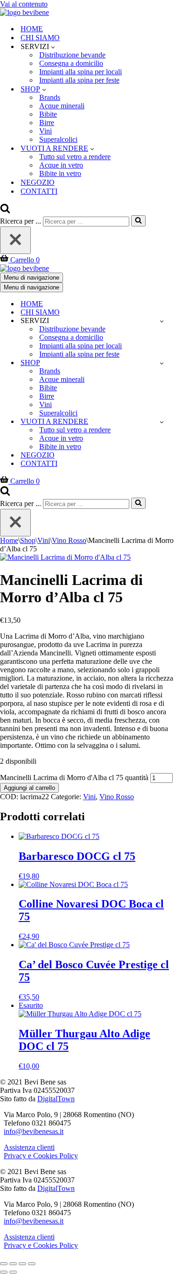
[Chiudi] (15, 240)
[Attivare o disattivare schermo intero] (13, 1263)
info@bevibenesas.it (33, 1131)
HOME (32, 29)
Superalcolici (58, 139)
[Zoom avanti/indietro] (3, 1263)
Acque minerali (61, 106)
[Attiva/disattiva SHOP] (161, 363)
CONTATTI (39, 191)
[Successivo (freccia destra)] (13, 1272)
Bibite (48, 114)
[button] (53, 46)
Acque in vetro (61, 165)
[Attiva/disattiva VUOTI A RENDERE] (161, 422)
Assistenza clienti (29, 1147)
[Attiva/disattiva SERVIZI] (161, 321)
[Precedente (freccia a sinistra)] (3, 1272)
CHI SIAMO (40, 38)
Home (9, 540)
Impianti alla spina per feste (79, 80)
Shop (27, 540)
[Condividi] (22, 1263)
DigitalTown (56, 1099)
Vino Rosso (69, 540)
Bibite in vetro (60, 173)
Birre (46, 123)
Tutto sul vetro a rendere (75, 157)
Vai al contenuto (24, 4)
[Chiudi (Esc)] (31, 1263)
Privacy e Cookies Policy (41, 1156)
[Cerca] (5, 211)
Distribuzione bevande (72, 55)
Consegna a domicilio (71, 63)
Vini (45, 131)
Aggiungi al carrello (29, 787)
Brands (49, 97)
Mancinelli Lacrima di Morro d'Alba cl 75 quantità (74, 777)
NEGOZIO (38, 182)
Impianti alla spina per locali (80, 72)
